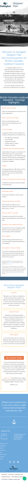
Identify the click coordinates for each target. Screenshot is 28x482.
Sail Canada (9, 263)
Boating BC (9, 262)
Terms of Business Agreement (17, 476)
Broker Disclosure (19, 474)
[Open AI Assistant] (24, 478)
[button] (14, 12)
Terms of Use (11, 474)
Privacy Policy (4, 474)
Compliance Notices (5, 476)
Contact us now (7, 378)
